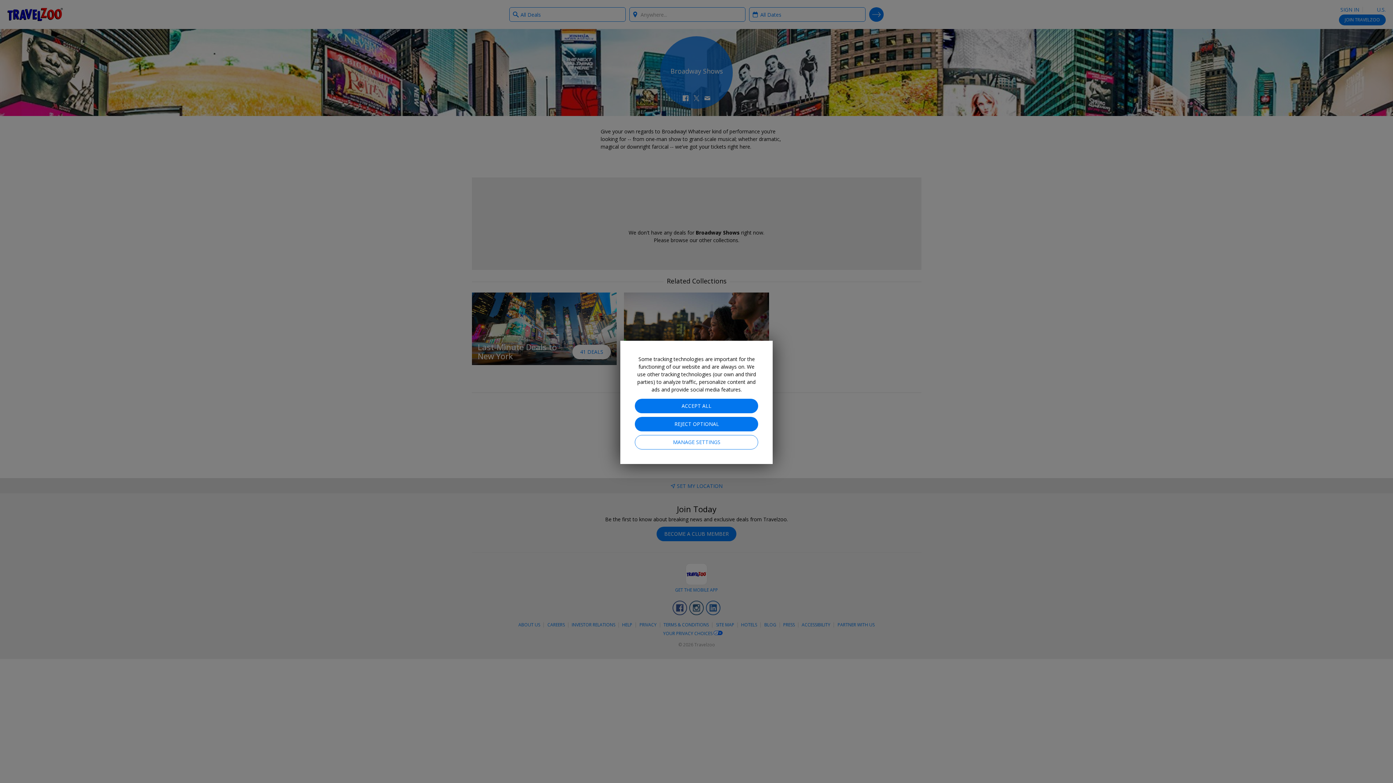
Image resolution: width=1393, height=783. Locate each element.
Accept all (696, 405)
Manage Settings (696, 442)
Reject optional (696, 423)
